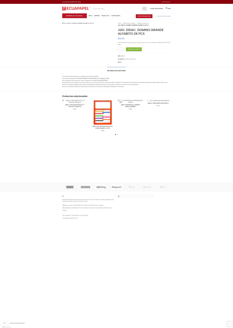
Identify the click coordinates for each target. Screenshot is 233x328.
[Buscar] (144, 8)
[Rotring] (101, 187)
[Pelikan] (116, 187)
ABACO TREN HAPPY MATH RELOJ (158, 103)
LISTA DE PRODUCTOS (144, 16)
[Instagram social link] (154, 2)
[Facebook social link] (152, 2)
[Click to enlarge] (66, 20)
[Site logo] (76, 8)
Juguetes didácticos (143, 23)
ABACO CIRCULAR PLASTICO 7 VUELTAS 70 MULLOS (74, 106)
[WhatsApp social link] (156, 2)
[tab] (116, 70)
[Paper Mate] (147, 187)
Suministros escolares (129, 23)
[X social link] (125, 62)
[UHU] (70, 187)
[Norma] (163, 187)
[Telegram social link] (131, 62)
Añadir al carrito (134, 49)
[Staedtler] (85, 187)
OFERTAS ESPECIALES (164, 16)
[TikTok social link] (159, 2)
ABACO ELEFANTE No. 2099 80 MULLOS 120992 (130, 106)
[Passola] (132, 187)
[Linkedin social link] (127, 62)
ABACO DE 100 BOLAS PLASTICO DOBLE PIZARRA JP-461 (103, 127)
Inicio (119, 23)
